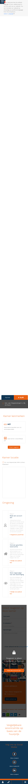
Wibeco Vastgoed (14, 758)
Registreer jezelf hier (17, 534)
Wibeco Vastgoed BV (14, 766)
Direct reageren (14, 447)
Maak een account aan (14, 670)
